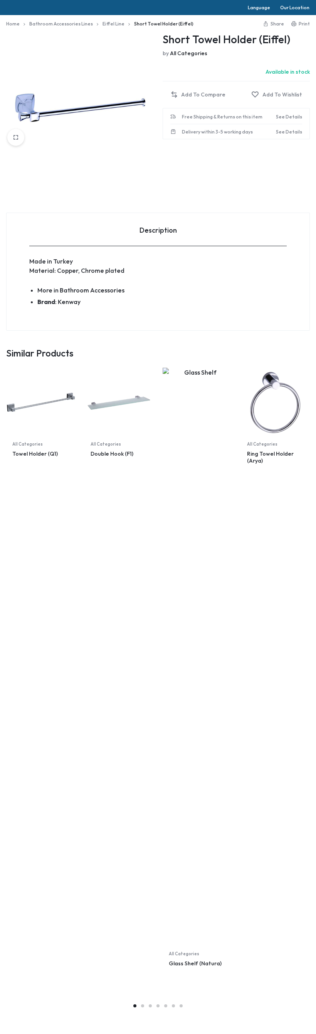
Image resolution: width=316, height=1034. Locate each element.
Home (13, 24)
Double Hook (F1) (112, 453)
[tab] (158, 230)
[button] (197, 95)
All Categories (188, 53)
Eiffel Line (113, 24)
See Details (289, 117)
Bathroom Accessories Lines (61, 24)
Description (158, 230)
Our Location (294, 7)
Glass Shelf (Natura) (195, 963)
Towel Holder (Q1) (35, 453)
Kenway (69, 302)
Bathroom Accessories (92, 290)
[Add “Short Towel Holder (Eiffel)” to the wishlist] (276, 95)
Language (259, 7)
